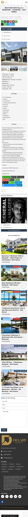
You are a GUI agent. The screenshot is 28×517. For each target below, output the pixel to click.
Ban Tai (18, 464)
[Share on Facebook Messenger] (10, 24)
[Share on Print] (5, 21)
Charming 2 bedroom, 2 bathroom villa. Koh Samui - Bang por (12, 337)
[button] (24, 53)
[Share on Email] (13, 21)
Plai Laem (18, 469)
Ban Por (12, 464)
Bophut (12, 79)
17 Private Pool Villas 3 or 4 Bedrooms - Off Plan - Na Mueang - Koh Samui (12, 389)
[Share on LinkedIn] (13, 24)
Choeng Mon (20, 466)
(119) (4, 17)
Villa (11, 75)
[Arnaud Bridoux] (14, 210)
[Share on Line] (5, 24)
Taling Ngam (5, 471)
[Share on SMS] (16, 21)
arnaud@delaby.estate (7, 227)
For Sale (11, 74)
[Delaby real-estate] (3, 2)
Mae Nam (10, 469)
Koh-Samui (8, 77)
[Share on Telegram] (8, 24)
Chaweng (18, 79)
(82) (11, 17)
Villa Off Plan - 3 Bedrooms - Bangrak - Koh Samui (13, 363)
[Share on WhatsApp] (2, 21)
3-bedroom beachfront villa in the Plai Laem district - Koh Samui (13, 310)
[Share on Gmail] (10, 21)
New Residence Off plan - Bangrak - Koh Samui (11, 284)
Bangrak (4, 464)
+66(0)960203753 (7, 32)
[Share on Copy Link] (8, 21)
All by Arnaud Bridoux (14, 230)
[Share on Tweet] (2, 24)
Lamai (4, 469)
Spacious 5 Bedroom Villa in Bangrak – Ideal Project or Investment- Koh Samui (12, 258)
